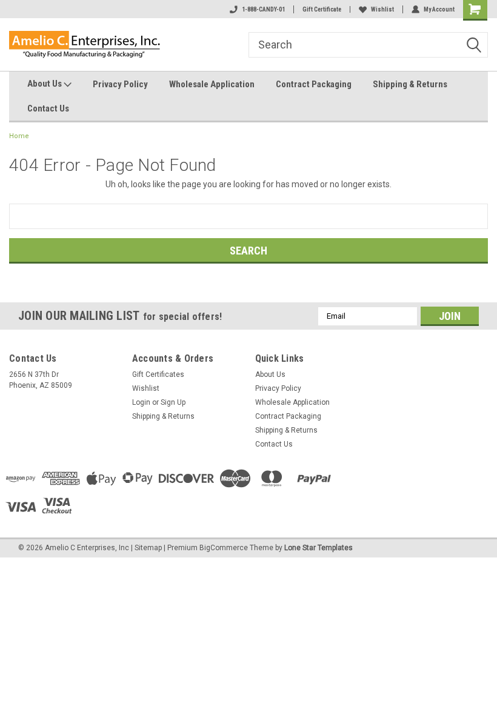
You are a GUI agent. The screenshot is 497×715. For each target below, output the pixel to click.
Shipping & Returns (410, 84)
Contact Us (48, 108)
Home (19, 136)
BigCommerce (223, 548)
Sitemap (148, 548)
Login (141, 402)
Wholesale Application (212, 84)
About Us (45, 83)
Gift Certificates (158, 374)
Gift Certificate (321, 9)
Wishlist (382, 9)
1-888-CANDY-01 (263, 9)
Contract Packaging (314, 84)
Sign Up (173, 402)
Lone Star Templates (318, 548)
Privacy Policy (120, 84)
